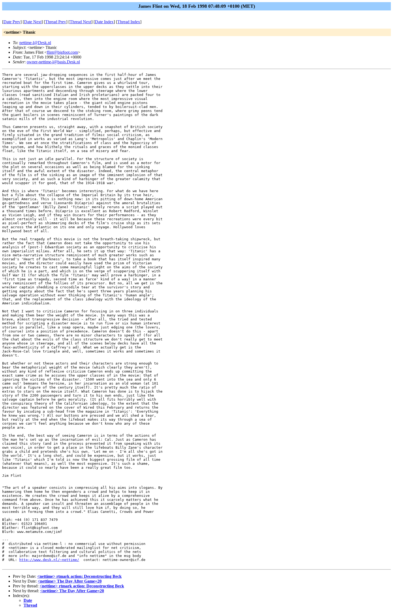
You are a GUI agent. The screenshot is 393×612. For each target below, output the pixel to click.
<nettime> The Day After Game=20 (70, 581)
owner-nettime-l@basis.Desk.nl (53, 62)
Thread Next (80, 22)
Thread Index (128, 22)
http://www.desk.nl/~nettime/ (49, 560)
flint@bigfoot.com (62, 52)
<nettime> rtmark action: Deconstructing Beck (79, 576)
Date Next (32, 22)
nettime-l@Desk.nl (35, 42)
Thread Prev (55, 22)
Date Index (104, 22)
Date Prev (11, 22)
